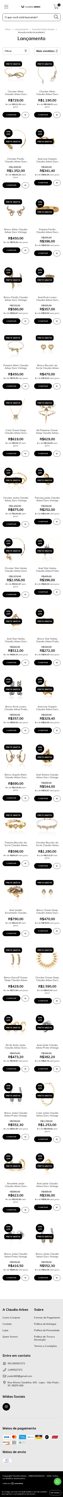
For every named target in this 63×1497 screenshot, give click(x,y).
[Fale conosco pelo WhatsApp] (57, 1481)
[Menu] (6, 7)
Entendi (55, 1493)
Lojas (5, 1330)
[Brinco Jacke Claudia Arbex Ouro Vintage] (57, 1278)
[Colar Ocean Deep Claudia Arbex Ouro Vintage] (25, 454)
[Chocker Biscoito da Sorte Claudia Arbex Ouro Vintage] (57, 866)
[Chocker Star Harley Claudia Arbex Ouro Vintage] (25, 595)
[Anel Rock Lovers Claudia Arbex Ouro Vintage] (57, 321)
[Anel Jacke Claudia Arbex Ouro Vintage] (57, 1207)
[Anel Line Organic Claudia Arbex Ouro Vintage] (57, 183)
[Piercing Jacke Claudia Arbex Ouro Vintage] (57, 522)
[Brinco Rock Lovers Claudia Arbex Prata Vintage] (25, 731)
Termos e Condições (45, 1346)
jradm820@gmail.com (20, 1376)
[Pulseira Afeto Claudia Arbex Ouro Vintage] (25, 386)
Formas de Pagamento (47, 1317)
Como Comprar (11, 1317)
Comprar (11, 662)
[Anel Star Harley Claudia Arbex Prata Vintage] (57, 592)
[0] (56, 7)
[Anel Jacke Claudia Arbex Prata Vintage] (57, 1069)
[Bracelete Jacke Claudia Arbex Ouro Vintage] (25, 1210)
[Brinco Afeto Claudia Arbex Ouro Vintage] (25, 250)
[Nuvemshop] (13, 1484)
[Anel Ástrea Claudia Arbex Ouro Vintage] (57, 799)
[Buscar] (56, 17)
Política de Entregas (45, 1323)
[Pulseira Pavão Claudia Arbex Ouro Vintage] (57, 253)
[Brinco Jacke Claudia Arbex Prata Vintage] (25, 1137)
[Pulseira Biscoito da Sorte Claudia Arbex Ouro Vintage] (25, 863)
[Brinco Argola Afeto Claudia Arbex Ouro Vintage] (25, 798)
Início (8, 29)
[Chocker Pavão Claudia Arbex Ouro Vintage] (25, 185)
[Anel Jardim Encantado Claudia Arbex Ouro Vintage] (25, 934)
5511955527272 (16, 1363)
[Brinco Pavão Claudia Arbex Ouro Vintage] (25, 321)
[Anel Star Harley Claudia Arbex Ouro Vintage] (25, 663)
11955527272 (15, 1369)
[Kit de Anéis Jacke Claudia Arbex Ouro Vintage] (25, 1069)
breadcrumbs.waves (43, 29)
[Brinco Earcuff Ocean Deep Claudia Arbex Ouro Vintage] (25, 998)
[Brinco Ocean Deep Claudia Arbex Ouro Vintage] (57, 931)
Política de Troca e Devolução (44, 1338)
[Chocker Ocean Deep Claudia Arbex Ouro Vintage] (57, 1001)
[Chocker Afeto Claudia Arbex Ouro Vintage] (25, 115)
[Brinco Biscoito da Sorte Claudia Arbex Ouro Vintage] (57, 386)
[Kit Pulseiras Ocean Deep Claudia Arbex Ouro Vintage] (57, 454)
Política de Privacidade (46, 1330)
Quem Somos (10, 1336)
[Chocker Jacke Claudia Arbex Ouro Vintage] (25, 524)
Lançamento (22, 29)
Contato (7, 1323)
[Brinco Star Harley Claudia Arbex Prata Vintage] (57, 663)
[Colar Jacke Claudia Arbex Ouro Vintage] (57, 1139)
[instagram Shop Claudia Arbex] (6, 1407)
